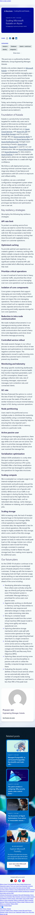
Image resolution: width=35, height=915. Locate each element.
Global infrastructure (25, 884)
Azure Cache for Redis (22, 137)
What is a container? (5, 904)
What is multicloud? (19, 900)
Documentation (8, 896)
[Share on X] (13, 38)
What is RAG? (14, 904)
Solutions (32, 889)
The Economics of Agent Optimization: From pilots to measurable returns (17, 818)
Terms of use (12, 912)
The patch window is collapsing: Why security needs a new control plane (16, 790)
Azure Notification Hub (10, 142)
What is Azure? (4, 884)
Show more (16, 53)
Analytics (5, 46)
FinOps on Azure (13, 889)
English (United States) (6, 905)
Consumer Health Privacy (6, 910)
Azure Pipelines (7, 154)
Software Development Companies (9, 895)
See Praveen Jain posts (9, 718)
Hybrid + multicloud (25, 46)
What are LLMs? (29, 902)
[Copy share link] (7, 38)
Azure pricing (12, 888)
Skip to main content (5, 1)
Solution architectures (24, 891)
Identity (5, 49)
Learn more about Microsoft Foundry (17, 865)
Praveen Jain (10, 26)
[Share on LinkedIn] (16, 38)
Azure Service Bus (23, 139)
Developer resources (20, 896)
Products (6, 888)
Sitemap (16, 910)
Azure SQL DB (22, 132)
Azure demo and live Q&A (7, 893)
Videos (31, 898)
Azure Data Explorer (26, 149)
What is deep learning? (11, 902)
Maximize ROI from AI (24, 889)
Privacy (30, 910)
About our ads (3, 914)
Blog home (9, 11)
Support (32, 891)
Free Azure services (21, 888)
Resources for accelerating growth (9, 891)
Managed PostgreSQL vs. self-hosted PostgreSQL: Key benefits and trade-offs (16, 761)
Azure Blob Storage (8, 134)
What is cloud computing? (7, 900)
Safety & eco (25, 912)
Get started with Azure (14, 884)
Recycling (31, 912)
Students (28, 896)
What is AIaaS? (21, 902)
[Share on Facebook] (10, 38)
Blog (14, 896)
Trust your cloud (14, 886)
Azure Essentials (23, 886)
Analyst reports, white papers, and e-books (18, 898)
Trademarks (19, 912)
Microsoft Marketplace (24, 895)
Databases (13, 46)
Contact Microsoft (23, 910)
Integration (13, 49)
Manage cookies (4, 912)
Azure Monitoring (11, 152)
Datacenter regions (5, 886)
